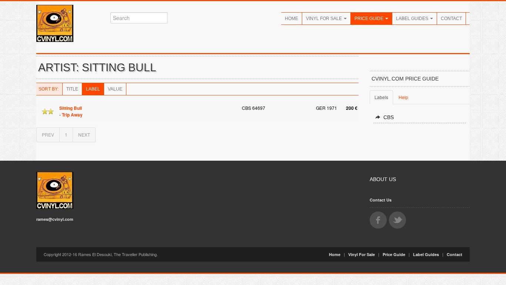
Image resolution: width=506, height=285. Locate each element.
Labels (381, 97)
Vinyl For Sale (324, 18)
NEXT (84, 134)
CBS (388, 117)
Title (72, 89)
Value (115, 89)
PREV (48, 134)
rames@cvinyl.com (54, 219)
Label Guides (412, 18)
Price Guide (369, 18)
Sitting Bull (70, 108)
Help (403, 97)
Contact (451, 18)
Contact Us (381, 200)
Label (93, 89)
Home (291, 18)
